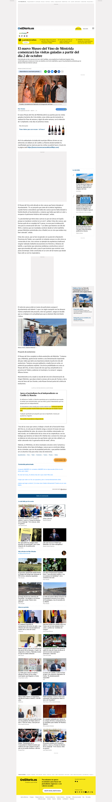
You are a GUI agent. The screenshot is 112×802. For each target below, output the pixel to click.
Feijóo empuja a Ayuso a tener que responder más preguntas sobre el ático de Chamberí (54, 698)
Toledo (33, 455)
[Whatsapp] (45, 71)
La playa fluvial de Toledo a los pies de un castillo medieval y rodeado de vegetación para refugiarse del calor (84, 187)
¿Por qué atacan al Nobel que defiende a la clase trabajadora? (53, 543)
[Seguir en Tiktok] (88, 792)
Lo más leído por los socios (26, 501)
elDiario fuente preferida (77, 774)
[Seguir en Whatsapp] (90, 792)
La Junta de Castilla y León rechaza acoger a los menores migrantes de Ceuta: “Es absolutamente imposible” (54, 675)
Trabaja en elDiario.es (39, 797)
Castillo (56, 774)
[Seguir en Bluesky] (75, 792)
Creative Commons (60, 797)
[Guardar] (62, 71)
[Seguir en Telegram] (81, 792)
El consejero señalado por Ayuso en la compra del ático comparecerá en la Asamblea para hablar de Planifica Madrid (54, 721)
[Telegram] (24, 35)
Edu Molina (78, 191)
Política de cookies (41, 798)
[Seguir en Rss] (92, 792)
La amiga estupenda (58, 1)
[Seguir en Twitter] (77, 792)
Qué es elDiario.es (24, 797)
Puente (53, 774)
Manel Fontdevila (47, 520)
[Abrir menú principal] (93, 28)
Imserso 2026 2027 (39, 774)
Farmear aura (49, 774)
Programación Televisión (93, 774)
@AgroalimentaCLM (24, 553)
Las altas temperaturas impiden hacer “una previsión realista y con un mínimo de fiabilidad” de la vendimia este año (54, 575)
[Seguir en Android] (75, 781)
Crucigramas (28, 774)
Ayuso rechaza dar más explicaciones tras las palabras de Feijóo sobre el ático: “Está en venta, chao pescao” (29, 720)
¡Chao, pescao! (47, 518)
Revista (54, 798)
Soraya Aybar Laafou (23, 677)
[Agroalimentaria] (24, 32)
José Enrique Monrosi (48, 631)
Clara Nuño (20, 548)
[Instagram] (26, 35)
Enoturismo (39, 455)
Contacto (49, 798)
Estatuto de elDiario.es (50, 797)
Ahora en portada (23, 607)
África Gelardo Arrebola (55, 702)
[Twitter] (19, 35)
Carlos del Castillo (47, 655)
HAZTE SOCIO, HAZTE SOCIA (52, 791)
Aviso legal (68, 797)
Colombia (52, 1)
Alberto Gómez (79, 233)
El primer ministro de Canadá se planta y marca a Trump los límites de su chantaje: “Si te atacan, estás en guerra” (29, 521)
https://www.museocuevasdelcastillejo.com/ (43, 147)
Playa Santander (61, 774)
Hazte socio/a (78, 28)
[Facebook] (21, 35)
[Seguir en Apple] (77, 781)
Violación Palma (83, 1)
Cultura (56, 455)
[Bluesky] (52, 71)
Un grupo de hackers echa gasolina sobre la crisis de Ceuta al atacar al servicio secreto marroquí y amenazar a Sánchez (54, 651)
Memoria (44, 774)
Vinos (28, 455)
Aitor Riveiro (21, 655)
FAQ (83, 797)
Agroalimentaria (21, 455)
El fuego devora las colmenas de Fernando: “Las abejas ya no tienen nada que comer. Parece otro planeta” (29, 599)
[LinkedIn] (59, 71)
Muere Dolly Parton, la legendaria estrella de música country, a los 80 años (29, 698)
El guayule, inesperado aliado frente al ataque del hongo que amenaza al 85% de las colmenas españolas (29, 574)
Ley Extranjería (37, 1)
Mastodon (72, 798)
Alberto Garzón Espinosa (48, 546)
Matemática (33, 774)
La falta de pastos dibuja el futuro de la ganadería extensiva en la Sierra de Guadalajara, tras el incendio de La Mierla (54, 599)
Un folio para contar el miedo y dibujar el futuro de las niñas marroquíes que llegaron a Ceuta (28, 674)
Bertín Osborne (77, 1)
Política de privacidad (76, 797)
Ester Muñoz (47, 1)
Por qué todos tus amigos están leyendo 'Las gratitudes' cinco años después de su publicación (29, 544)
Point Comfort (67, 774)
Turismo (45, 455)
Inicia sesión (85, 28)
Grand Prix (72, 1)
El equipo (32, 797)
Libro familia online (85, 774)
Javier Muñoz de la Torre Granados (83, 212)
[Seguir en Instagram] (83, 792)
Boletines (59, 798)
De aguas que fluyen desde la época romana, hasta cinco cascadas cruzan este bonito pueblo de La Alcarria (84, 229)
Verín (69, 1)
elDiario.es (20, 631)
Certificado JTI (65, 798)
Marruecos (43, 1)
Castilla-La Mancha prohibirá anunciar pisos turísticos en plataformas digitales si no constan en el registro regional (84, 207)
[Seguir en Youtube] (86, 792)
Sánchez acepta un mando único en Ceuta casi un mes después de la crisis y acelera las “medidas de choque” (54, 626)
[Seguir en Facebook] (79, 792)
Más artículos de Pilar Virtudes (27, 551)
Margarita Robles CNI (31, 1)
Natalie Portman (64, 1)
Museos (51, 455)
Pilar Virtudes (21, 108)
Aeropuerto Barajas (90, 1)
